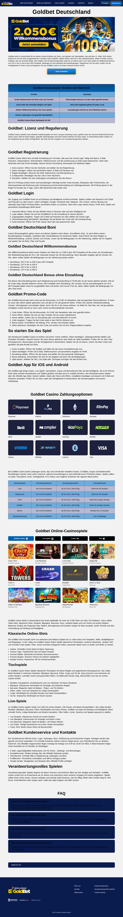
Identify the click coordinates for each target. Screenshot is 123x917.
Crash (73, 538)
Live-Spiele (46, 538)
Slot (100, 538)
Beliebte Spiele (19, 538)
